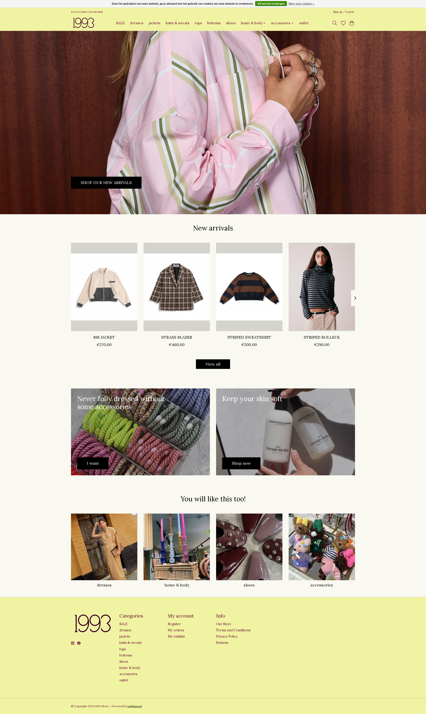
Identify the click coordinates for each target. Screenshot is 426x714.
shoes (231, 23)
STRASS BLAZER (176, 337)
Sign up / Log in (343, 11)
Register (174, 624)
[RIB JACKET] (104, 287)
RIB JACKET (104, 337)
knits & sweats (177, 23)
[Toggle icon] (334, 23)
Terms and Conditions (233, 630)
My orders (176, 630)
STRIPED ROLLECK (322, 337)
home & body (176, 585)
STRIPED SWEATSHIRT (249, 337)
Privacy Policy (227, 636)
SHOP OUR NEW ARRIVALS (106, 182)
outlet (304, 23)
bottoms (214, 23)
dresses (136, 23)
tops (198, 23)
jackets (154, 23)
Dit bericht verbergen (271, 3)
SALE (120, 23)
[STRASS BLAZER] (177, 287)
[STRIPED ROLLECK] (322, 287)
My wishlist (176, 636)
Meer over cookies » (301, 3)
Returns (222, 642)
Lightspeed (134, 706)
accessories (321, 585)
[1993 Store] (83, 23)
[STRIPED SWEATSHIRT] (249, 287)
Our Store (223, 624)
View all (213, 364)
